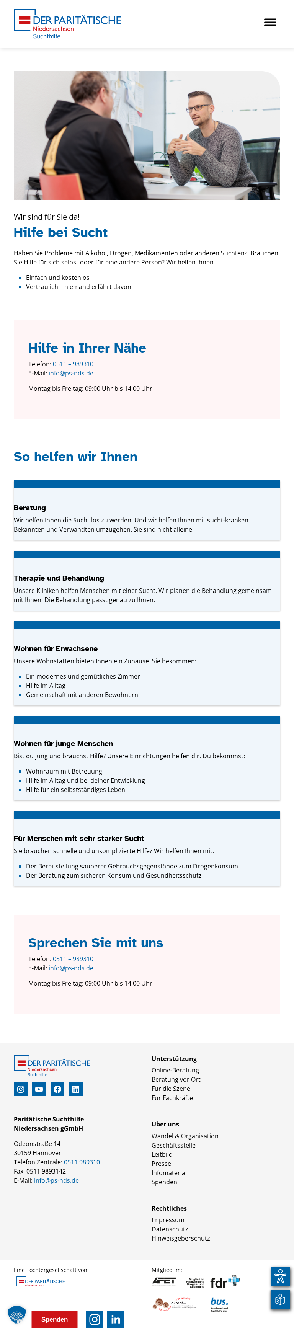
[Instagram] (94, 1319)
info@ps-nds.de (71, 373)
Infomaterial (169, 1173)
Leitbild (162, 1154)
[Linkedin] (115, 1319)
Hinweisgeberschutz (181, 1238)
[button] (17, 1315)
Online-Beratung (175, 1070)
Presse (161, 1163)
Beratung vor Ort (176, 1079)
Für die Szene (171, 1088)
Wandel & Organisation (185, 1136)
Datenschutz (170, 1229)
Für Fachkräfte (172, 1098)
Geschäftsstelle (174, 1145)
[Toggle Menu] (270, 22)
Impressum (168, 1220)
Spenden (164, 1182)
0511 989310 (82, 1162)
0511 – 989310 (73, 364)
